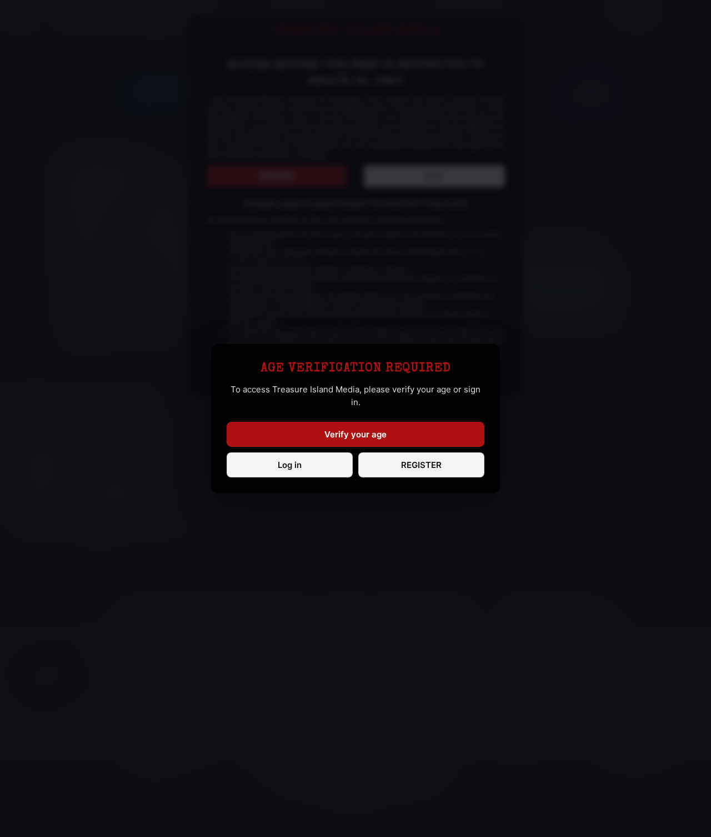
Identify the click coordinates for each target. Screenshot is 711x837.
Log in (290, 465)
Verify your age (355, 434)
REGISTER (421, 465)
